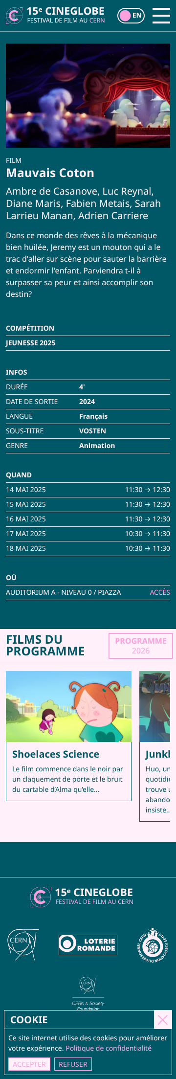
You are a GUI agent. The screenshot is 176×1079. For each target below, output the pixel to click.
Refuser (73, 1064)
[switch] (131, 15)
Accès (160, 592)
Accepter (29, 1064)
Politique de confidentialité (109, 1048)
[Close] (163, 1019)
